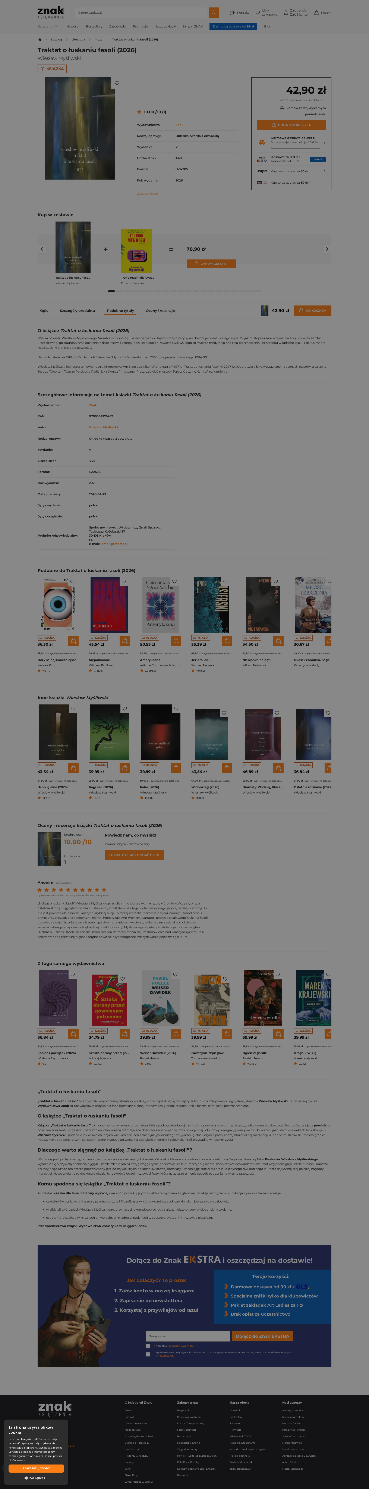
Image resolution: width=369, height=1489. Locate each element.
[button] (36, 1477)
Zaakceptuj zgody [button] (36, 1468)
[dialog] (36, 1452)
